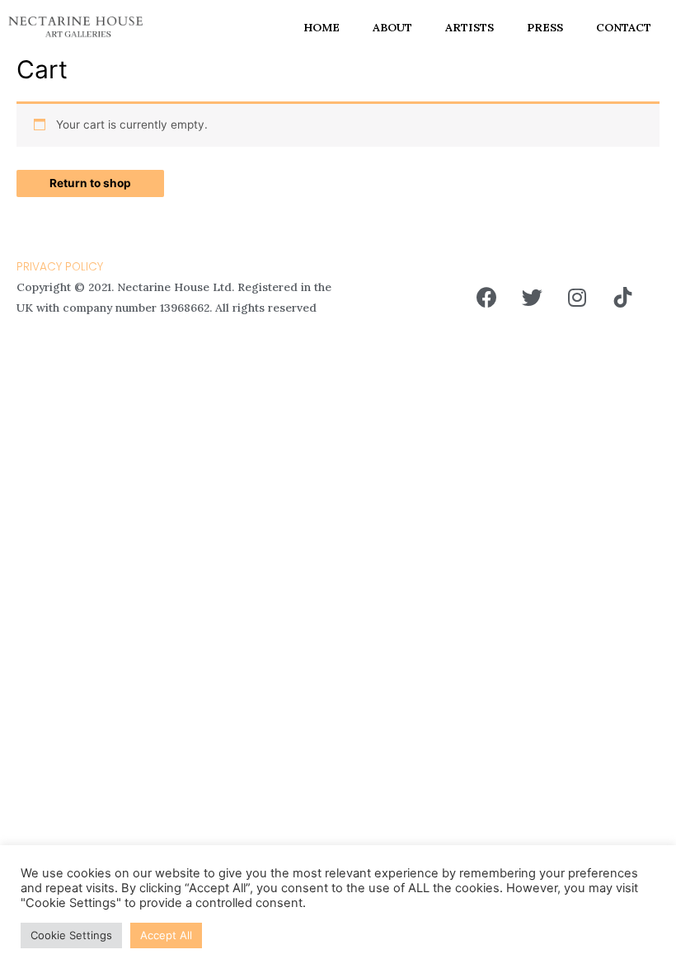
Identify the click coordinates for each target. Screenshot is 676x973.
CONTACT (623, 27)
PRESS (545, 27)
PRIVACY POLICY (59, 267)
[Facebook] (486, 297)
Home (321, 27)
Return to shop (90, 183)
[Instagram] (577, 297)
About (392, 27)
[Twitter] (531, 297)
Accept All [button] (166, 935)
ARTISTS (469, 27)
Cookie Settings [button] (71, 935)
